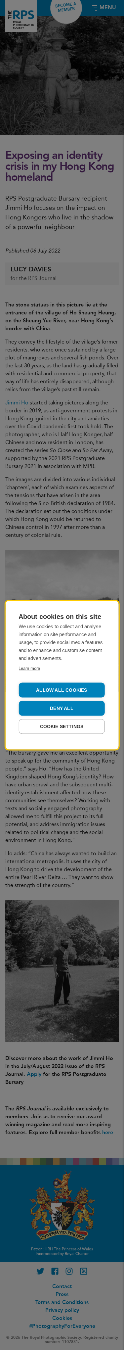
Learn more (29, 668)
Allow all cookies (61, 689)
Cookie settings (62, 726)
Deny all (61, 708)
